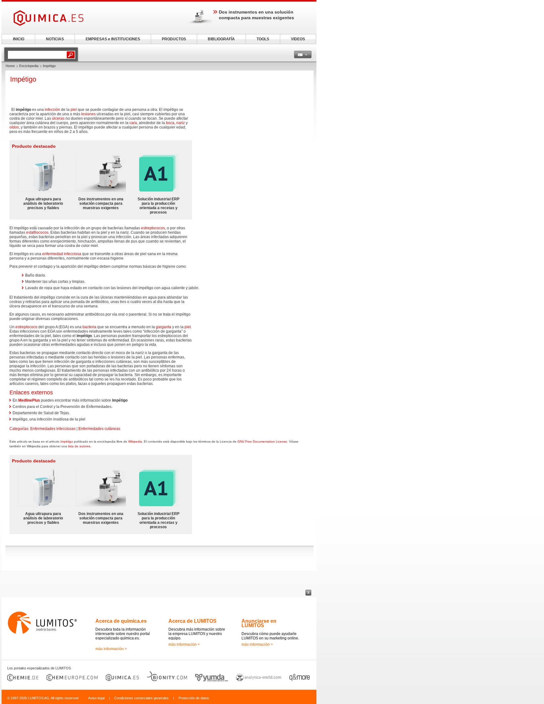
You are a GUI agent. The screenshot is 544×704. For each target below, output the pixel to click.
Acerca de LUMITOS (192, 621)
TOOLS (263, 39)
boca (170, 123)
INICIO (18, 39)
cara (133, 123)
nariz (180, 123)
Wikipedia (135, 441)
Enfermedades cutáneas (99, 428)
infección (52, 109)
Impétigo (66, 441)
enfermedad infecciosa (61, 254)
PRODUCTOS (174, 39)
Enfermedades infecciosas (53, 428)
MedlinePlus (29, 400)
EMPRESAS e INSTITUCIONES (113, 39)
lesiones (88, 114)
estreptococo (26, 327)
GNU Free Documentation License (262, 441)
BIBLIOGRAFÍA (221, 39)
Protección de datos (193, 698)
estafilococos (37, 232)
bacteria (89, 327)
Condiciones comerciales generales (141, 698)
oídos (14, 127)
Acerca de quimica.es (121, 621)
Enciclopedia (28, 66)
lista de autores (79, 446)
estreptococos (153, 228)
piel (74, 109)
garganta (163, 327)
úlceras (58, 118)
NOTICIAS (55, 39)
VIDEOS (298, 39)
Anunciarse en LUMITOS (258, 623)
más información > (111, 649)
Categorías (18, 428)
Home (10, 66)
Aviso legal (96, 698)
